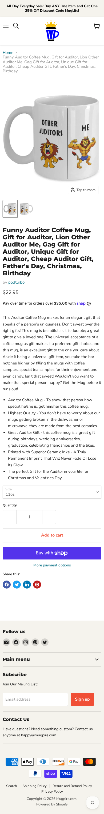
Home (8, 52)
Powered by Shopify (52, 804)
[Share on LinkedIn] (27, 585)
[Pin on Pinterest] (37, 585)
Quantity (10, 505)
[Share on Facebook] (7, 585)
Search (11, 786)
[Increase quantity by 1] (49, 517)
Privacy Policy (52, 791)
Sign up (82, 699)
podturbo (16, 282)
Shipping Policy (35, 786)
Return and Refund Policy (72, 786)
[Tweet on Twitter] (17, 585)
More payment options (52, 565)
